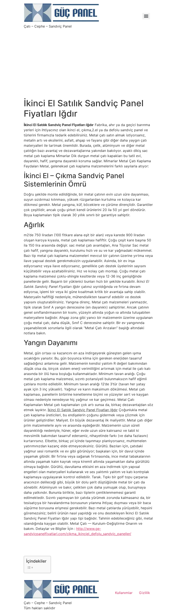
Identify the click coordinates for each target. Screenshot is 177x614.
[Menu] (146, 16)
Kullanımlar (124, 593)
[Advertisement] (88, 61)
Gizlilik (144, 593)
